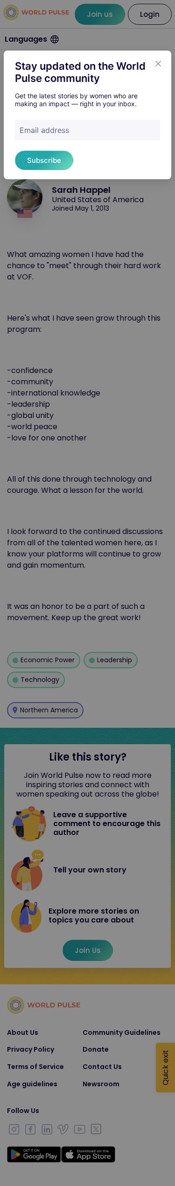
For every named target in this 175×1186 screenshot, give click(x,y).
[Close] (158, 63)
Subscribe (44, 160)
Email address (44, 130)
